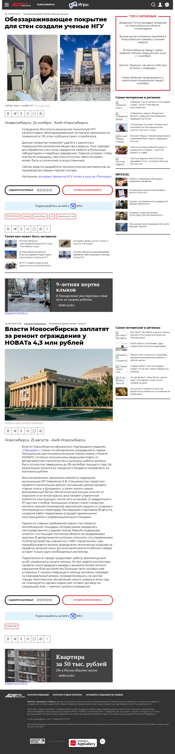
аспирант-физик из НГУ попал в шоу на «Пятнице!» (75, 176)
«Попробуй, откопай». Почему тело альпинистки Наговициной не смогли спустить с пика (149, 127)
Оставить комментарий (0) (87, 190)
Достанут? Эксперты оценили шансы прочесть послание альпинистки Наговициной (150, 335)
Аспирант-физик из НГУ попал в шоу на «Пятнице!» (90, 242)
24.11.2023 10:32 (12, 14)
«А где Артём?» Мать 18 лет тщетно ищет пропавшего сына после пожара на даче (148, 380)
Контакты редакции (38, 695)
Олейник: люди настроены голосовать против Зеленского (146, 214)
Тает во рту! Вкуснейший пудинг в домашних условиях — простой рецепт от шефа (148, 150)
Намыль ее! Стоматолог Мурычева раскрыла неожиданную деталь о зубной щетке (148, 357)
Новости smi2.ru (16, 313)
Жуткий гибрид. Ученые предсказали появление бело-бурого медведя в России (150, 139)
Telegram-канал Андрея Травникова (24, 423)
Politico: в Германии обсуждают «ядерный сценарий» (146, 180)
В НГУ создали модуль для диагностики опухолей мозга (35, 264)
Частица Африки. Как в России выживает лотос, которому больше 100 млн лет (149, 161)
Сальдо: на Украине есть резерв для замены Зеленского (148, 202)
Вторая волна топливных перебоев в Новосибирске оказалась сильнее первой (142, 39)
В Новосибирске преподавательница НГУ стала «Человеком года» (35, 244)
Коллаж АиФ (42, 105)
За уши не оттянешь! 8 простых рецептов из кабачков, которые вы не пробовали (150, 391)
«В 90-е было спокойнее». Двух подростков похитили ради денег (148, 344)
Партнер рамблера (57, 741)
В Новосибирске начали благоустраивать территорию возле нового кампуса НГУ (35, 255)
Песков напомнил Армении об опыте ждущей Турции (149, 225)
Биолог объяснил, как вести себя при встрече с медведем (143, 67)
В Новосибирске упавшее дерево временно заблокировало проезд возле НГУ (91, 255)
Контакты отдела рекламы (67, 695)
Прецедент (31, 450)
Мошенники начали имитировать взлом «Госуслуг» (147, 191)
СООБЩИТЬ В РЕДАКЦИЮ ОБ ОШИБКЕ (104, 695)
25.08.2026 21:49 (13, 323)
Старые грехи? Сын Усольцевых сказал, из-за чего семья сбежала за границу (149, 369)
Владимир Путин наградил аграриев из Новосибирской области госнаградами (142, 25)
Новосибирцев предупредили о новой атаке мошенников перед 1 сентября (143, 80)
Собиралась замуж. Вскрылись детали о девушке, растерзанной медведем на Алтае (147, 116)
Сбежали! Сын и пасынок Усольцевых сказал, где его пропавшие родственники (150, 105)
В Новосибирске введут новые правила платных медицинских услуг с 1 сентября (142, 53)
